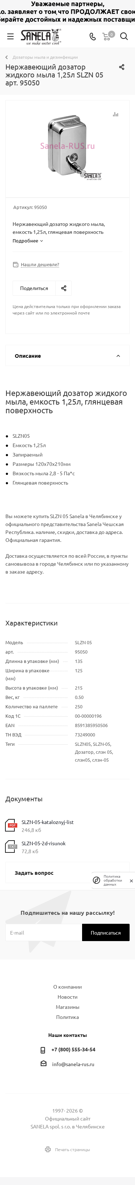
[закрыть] (131, 880)
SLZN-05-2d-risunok (44, 843)
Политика (67, 1017)
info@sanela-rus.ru (73, 1064)
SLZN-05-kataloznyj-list (48, 822)
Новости (67, 996)
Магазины (68, 1006)
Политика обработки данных (113, 880)
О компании (67, 986)
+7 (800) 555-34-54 (73, 1049)
